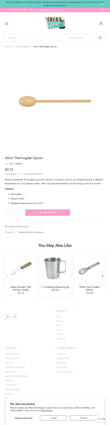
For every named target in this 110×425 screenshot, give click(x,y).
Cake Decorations (12, 358)
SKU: (7, 163)
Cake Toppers (10, 371)
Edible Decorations (12, 389)
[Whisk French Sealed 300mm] (89, 268)
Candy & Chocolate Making (16, 376)
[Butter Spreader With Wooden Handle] (20, 268)
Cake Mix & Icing (12, 353)
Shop (58, 325)
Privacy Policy (62, 367)
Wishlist (59, 334)
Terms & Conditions (64, 371)
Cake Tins (9, 362)
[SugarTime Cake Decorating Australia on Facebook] (100, 10)
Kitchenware (38, 232)
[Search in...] (100, 37)
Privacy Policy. (47, 410)
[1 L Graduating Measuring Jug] (55, 268)
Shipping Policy (62, 358)
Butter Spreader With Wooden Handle (21, 288)
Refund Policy (61, 362)
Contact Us (60, 338)
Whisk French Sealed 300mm (89, 288)
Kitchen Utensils (25, 232)
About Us (60, 321)
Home (58, 316)
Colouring (9, 380)
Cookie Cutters (11, 384)
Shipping (20, 174)
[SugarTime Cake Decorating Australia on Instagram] (103, 10)
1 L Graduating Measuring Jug (55, 287)
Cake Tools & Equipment (15, 367)
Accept (53, 417)
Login (58, 329)
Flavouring (9, 393)
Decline (83, 417)
